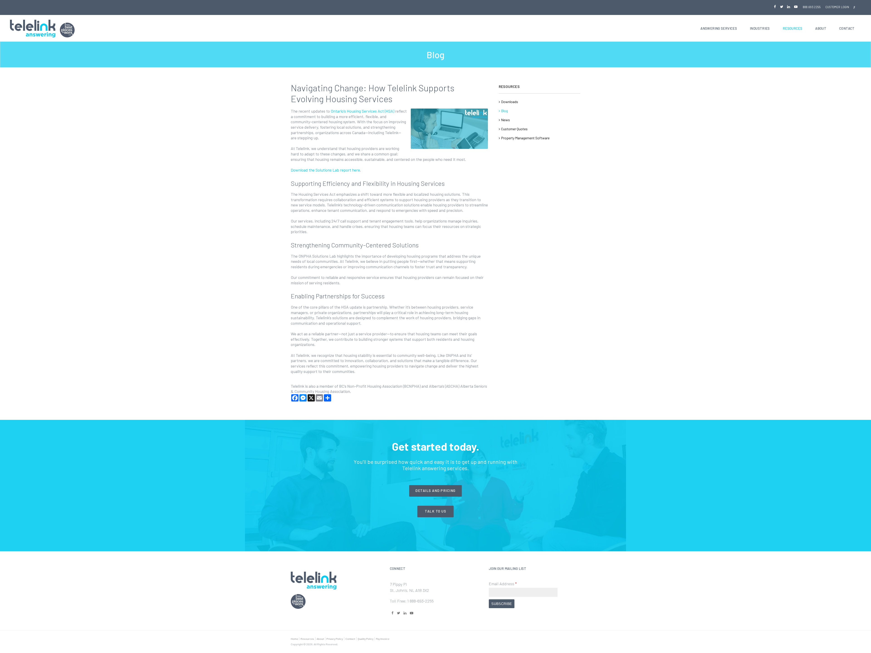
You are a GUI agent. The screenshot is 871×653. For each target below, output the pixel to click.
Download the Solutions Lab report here (325, 169)
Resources (792, 28)
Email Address (503, 583)
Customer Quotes (514, 129)
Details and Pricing (435, 491)
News (505, 120)
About (820, 28)
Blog (504, 111)
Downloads (509, 101)
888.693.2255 (812, 7)
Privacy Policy (334, 638)
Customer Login (837, 7)
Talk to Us (435, 511)
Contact (847, 28)
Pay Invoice (382, 638)
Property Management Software (525, 138)
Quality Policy (365, 638)
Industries (760, 28)
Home (294, 638)
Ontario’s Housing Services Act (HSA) (362, 111)
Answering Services (718, 28)
